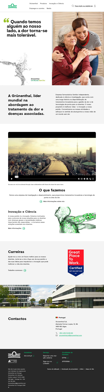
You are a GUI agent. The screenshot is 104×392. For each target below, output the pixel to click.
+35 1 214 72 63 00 (66, 333)
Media (49, 8)
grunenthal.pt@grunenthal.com (70, 335)
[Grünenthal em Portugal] (14, 354)
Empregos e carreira (36, 8)
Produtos (43, 3)
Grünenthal (33, 3)
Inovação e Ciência (56, 3)
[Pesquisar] (73, 6)
